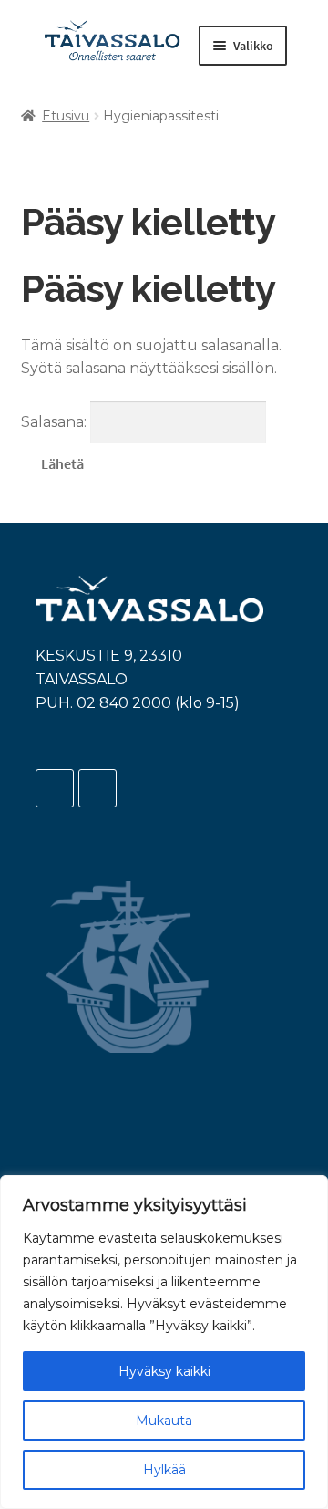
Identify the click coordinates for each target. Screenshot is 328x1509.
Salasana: (55, 422)
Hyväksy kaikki (164, 1371)
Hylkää (164, 1470)
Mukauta (164, 1420)
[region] (164, 1342)
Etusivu (65, 116)
